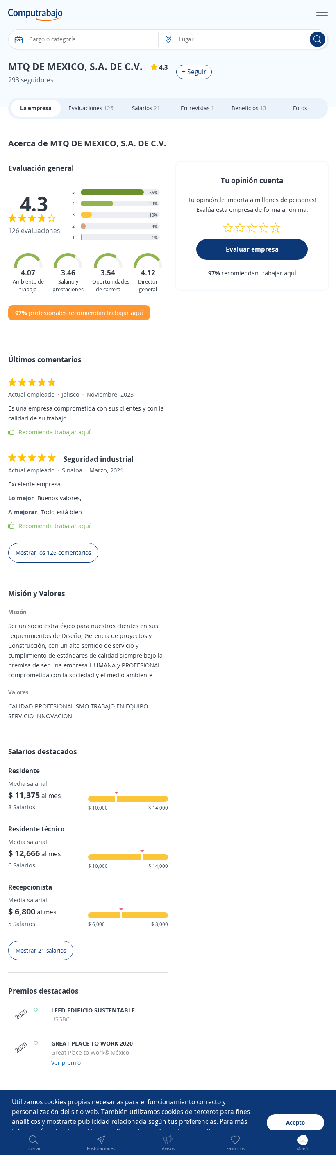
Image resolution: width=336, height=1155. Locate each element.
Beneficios (249, 108)
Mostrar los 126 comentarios (53, 552)
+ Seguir (194, 71)
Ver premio (66, 1063)
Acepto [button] (295, 1122)
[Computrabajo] (35, 15)
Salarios (146, 108)
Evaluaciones (91, 108)
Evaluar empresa (252, 249)
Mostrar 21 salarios (41, 950)
